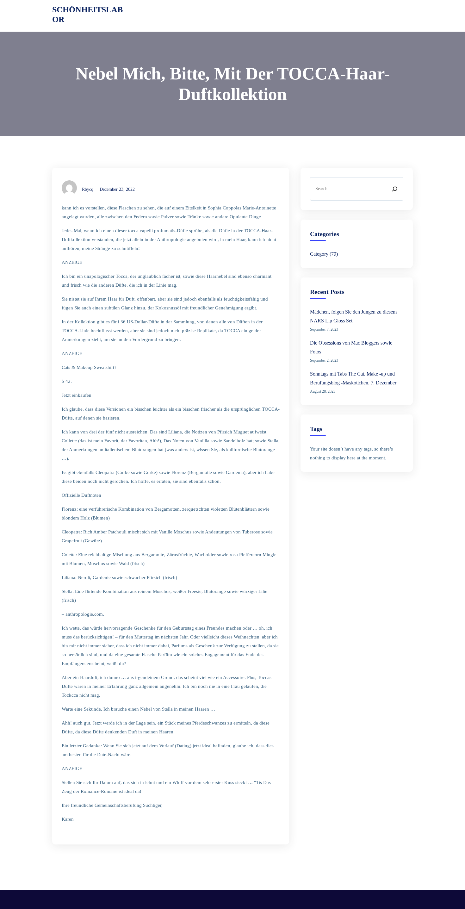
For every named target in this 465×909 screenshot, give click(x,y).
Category (319, 254)
